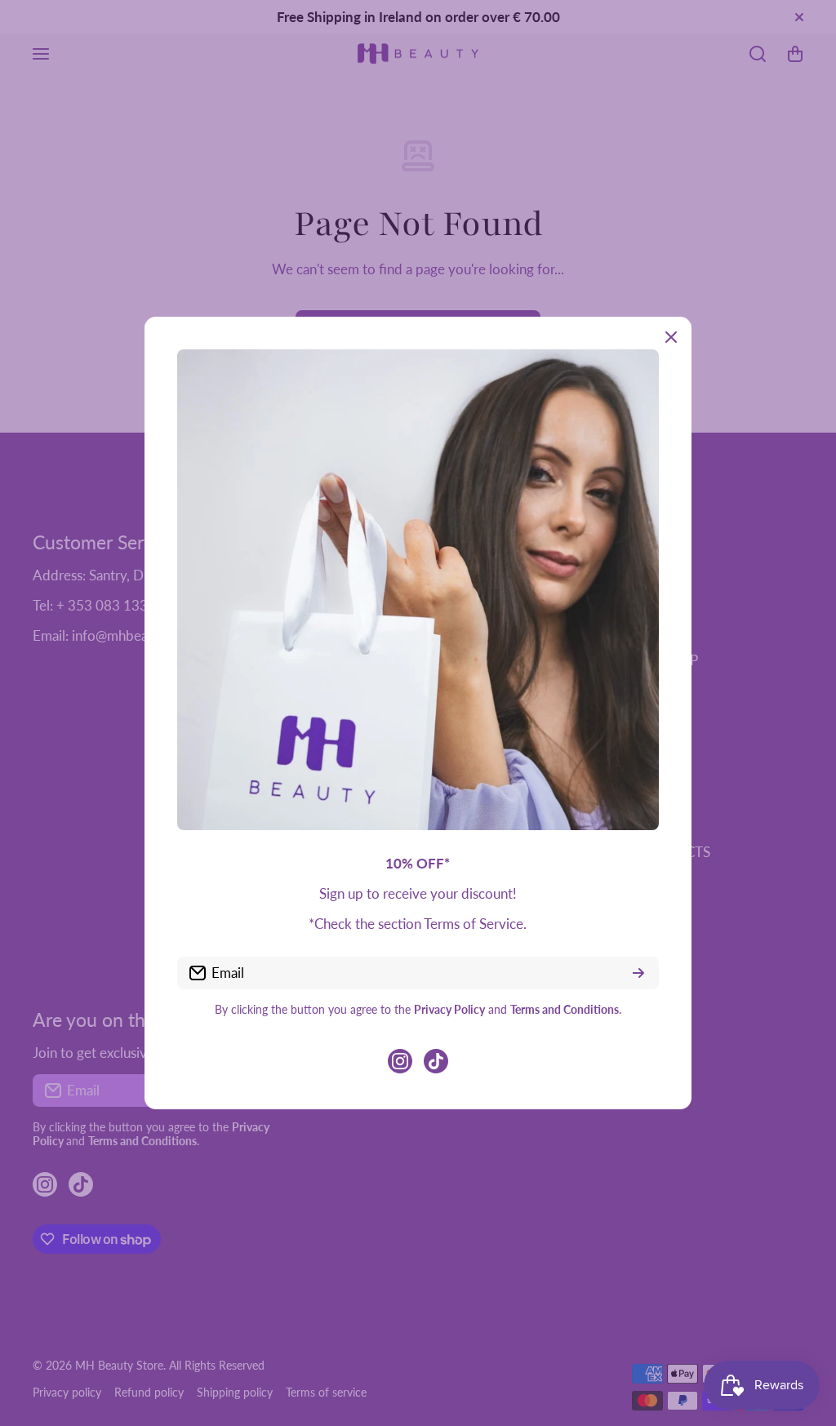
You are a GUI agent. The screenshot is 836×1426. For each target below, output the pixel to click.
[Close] (671, 337)
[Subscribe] (638, 973)
